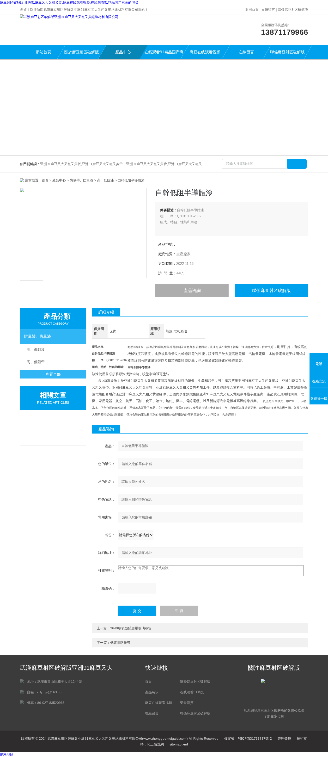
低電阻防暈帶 (120, 643)
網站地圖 (6, 754)
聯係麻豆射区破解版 (293, 10)
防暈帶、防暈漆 (37, 336)
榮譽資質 (187, 703)
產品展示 (151, 692)
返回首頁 (252, 10)
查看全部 (53, 374)
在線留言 (268, 10)
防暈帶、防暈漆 (81, 180)
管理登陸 (284, 738)
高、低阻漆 (36, 349)
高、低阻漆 (105, 180)
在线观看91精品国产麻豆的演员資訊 (195, 692)
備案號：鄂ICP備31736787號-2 (248, 738)
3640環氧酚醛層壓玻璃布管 (131, 628)
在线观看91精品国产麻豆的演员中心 (164, 54)
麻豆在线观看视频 (205, 52)
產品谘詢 (192, 290)
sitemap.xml (179, 744)
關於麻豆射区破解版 (81, 52)
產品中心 (123, 52)
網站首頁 (43, 52)
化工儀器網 (155, 744)
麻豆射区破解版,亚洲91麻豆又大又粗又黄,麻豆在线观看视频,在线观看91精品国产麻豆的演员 (69, 2)
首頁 (45, 180)
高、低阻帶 (36, 362)
